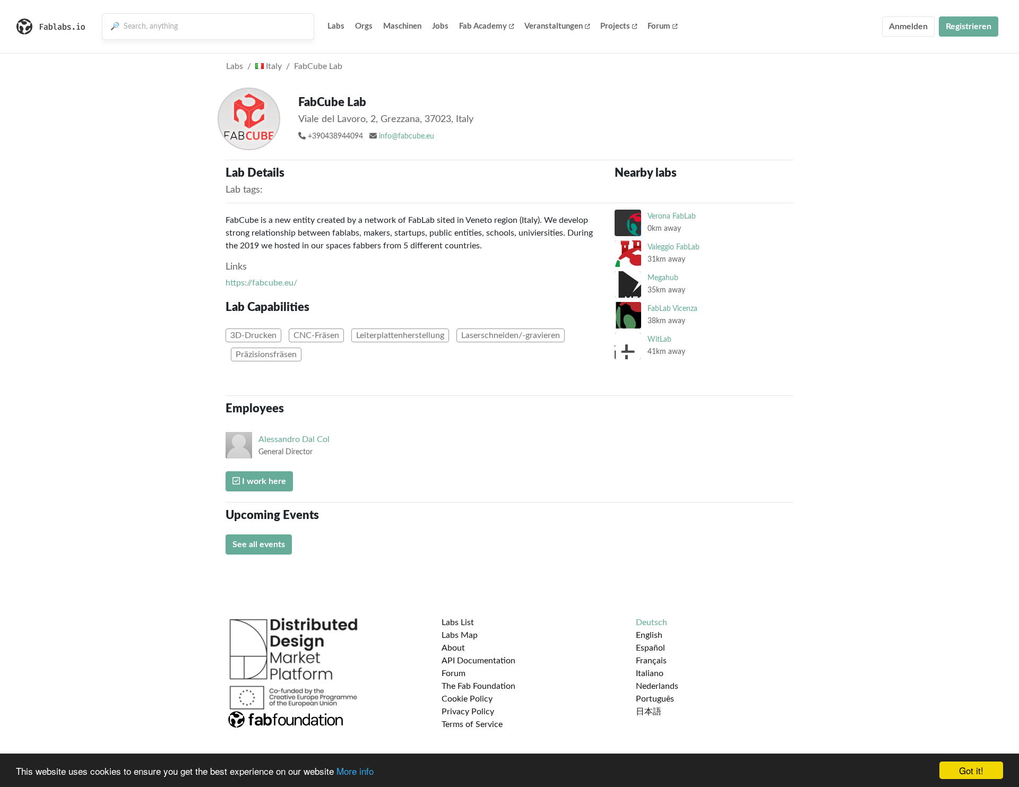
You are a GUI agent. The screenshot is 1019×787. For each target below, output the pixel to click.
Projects (615, 26)
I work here (263, 481)
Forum (658, 26)
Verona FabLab (671, 216)
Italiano (649, 673)
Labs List (458, 622)
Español (650, 648)
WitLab (659, 339)
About (453, 648)
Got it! (971, 770)
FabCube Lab (318, 66)
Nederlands (657, 686)
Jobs (440, 26)
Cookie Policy (467, 699)
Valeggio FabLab (673, 247)
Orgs (364, 26)
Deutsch (651, 622)
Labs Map (460, 635)
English (649, 635)
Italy (273, 66)
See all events (258, 544)
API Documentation (478, 660)
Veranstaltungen (553, 26)
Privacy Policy (468, 711)
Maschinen (402, 26)
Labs (335, 26)
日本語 (648, 711)
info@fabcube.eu (406, 136)
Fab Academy (483, 26)
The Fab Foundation (478, 686)
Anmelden (908, 26)
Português (655, 699)
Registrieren (968, 26)
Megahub (662, 278)
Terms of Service (472, 724)
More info (355, 770)
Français (651, 660)
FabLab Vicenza (672, 309)
